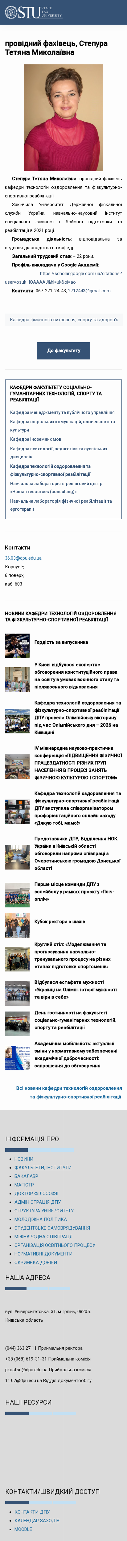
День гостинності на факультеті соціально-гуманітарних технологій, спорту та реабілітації (76, 1020)
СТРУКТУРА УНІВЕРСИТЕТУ (44, 1211)
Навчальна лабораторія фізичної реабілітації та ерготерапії (61, 505)
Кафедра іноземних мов (35, 439)
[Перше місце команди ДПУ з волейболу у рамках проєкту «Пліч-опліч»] (17, 892)
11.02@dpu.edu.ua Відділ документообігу (48, 1380)
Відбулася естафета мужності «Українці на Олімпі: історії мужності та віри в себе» (76, 989)
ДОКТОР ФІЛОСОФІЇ (36, 1193)
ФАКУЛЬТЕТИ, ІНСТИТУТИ (43, 1167)
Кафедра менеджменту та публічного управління (62, 412)
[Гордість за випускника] (17, 643)
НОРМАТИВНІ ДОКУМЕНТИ (43, 1254)
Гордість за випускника (61, 642)
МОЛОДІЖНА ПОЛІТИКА (40, 1219)
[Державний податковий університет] (24, 12)
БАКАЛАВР (26, 1176)
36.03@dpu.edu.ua (23, 558)
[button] (116, 12)
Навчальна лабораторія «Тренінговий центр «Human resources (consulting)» (56, 487)
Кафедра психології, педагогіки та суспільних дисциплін (58, 452)
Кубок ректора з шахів (60, 921)
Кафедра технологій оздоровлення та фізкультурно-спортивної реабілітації (50, 470)
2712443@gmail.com (89, 291)
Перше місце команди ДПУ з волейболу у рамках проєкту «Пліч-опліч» (74, 892)
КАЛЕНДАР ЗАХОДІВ (36, 1520)
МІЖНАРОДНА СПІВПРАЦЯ (43, 1236)
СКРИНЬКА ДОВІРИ (35, 1262)
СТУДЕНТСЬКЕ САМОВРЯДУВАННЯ (52, 1228)
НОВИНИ (23, 1159)
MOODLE (23, 1529)
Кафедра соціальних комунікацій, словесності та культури (62, 425)
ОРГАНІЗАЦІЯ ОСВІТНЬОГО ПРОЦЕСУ (54, 1245)
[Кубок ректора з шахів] (17, 922)
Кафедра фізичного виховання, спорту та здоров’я (64, 319)
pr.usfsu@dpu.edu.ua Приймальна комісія (48, 1370)
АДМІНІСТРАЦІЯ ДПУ (37, 1202)
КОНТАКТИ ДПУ (32, 1512)
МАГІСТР (24, 1185)
